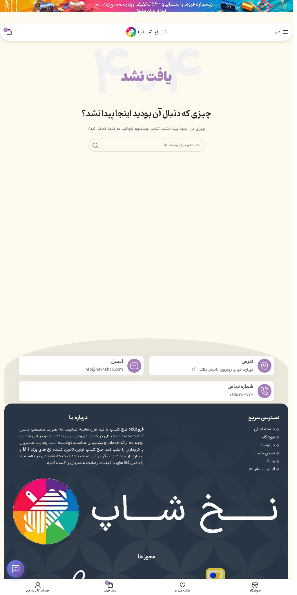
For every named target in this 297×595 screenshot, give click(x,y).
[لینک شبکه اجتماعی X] (153, 17)
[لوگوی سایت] (146, 32)
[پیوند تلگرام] (132, 17)
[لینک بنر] (146, 6)
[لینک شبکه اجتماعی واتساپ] (139, 17)
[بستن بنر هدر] (7, 6)
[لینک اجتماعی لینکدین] (146, 17)
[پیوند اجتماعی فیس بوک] (160, 17)
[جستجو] (95, 145)
